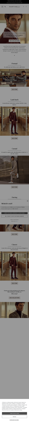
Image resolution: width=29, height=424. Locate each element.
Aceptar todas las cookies (14, 413)
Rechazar (14, 416)
